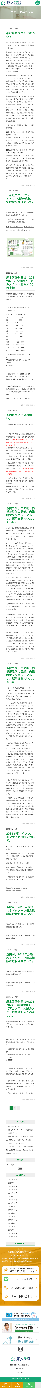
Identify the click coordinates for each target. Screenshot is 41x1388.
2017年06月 (12, 1220)
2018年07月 (12, 1200)
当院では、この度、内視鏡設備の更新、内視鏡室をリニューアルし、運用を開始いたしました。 (20, 515)
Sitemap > (20, 1372)
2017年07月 (12, 1216)
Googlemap (20, 1368)
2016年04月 (12, 1230)
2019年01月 (12, 1193)
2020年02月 (12, 1186)
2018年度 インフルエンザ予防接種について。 (20, 837)
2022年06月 (12, 1179)
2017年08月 (12, 1213)
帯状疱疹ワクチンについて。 (18, 1126)
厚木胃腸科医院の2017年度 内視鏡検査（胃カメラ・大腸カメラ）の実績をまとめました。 (20, 1008)
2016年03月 (12, 1233)
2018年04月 (12, 1203)
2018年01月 (12, 1206)
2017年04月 (12, 1223)
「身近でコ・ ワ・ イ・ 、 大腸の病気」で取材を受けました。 (20, 199)
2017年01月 (12, 1226)
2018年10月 (12, 1196)
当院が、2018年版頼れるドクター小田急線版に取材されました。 (20, 910)
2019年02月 (12, 1189)
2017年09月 (12, 1210)
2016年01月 (12, 1236)
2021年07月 (12, 1183)
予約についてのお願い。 (16, 1143)
